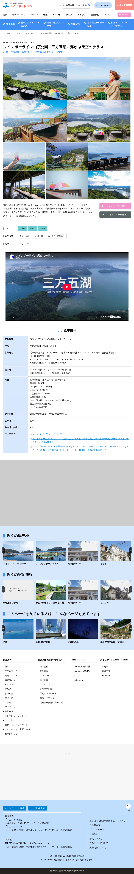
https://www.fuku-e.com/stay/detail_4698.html (18, 592)
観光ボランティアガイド (16, 725)
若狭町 (43, 228)
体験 (45, 14)
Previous (3, 550)
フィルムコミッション (50, 684)
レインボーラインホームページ (47, 434)
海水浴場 (10, 24)
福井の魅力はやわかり (55, 24)
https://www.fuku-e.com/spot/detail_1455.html (18, 553)
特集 (5, 14)
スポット (34, 14)
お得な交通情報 (124, 5)
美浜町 (32, 228)
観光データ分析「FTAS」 (52, 702)
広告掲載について (98, 847)
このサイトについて (99, 843)
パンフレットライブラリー (17, 716)
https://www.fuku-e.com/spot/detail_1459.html (51, 631)
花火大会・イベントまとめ (30, 24)
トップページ (8, 33)
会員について (96, 838)
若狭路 (22, 228)
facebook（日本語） (83, 666)
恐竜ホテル (76, 24)
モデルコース (18, 14)
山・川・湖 (38, 236)
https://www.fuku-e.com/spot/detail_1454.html (51, 553)
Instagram (78, 680)
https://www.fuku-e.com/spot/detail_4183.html (115, 553)
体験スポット (11, 680)
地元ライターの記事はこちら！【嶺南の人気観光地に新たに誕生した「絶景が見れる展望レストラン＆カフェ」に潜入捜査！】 (80, 440)
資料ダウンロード (48, 689)
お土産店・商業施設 (56, 236)
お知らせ (9, 711)
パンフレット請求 (15, 808)
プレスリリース (97, 830)
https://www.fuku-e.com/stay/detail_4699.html (51, 592)
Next (130, 550)
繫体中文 (106, 671)
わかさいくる (11, 734)
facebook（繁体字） (83, 671)
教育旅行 (44, 671)
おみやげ (81, 14)
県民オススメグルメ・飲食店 (119, 24)
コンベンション (47, 675)
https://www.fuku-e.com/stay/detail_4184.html (115, 592)
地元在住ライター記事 (95, 24)
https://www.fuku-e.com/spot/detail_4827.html (115, 631)
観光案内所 (95, 825)
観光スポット (22, 33)
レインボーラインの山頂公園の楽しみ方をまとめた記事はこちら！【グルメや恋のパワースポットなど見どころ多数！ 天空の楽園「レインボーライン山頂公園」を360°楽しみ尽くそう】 (80, 448)
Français (106, 675)
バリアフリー (25, 244)
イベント (57, 14)
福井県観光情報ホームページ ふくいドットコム (17, 5)
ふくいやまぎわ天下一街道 (17, 729)
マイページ (125, 14)
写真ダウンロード (48, 693)
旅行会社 (44, 666)
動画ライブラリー (48, 698)
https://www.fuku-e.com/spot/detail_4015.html (83, 553)
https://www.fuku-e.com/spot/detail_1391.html (18, 631)
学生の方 (44, 680)
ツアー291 (10, 720)
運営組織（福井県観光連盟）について (107, 821)
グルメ (69, 14)
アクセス (108, 14)
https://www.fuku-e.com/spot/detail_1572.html (83, 631)
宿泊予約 (95, 14)
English (105, 666)
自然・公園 (24, 236)
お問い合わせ (38, 808)
